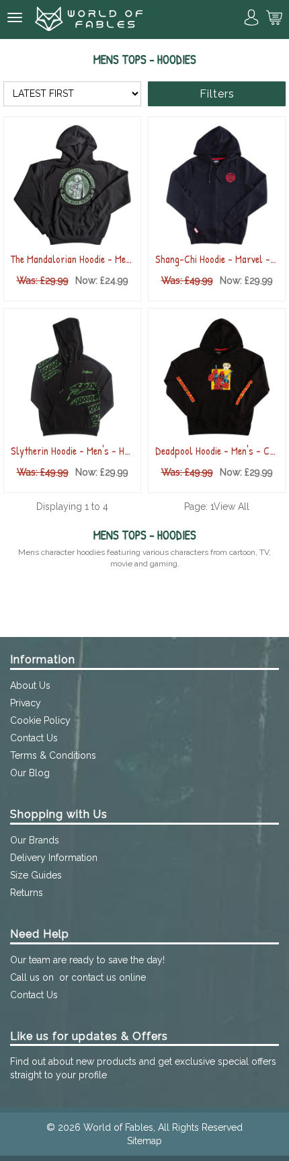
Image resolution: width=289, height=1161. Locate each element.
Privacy (25, 703)
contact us (93, 977)
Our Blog (30, 772)
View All (231, 506)
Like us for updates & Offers (89, 1036)
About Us (30, 685)
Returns (26, 892)
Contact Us (34, 738)
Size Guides (36, 875)
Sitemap (144, 1140)
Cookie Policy (40, 720)
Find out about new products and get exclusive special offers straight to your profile (143, 1068)
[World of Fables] (88, 19)
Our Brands (34, 840)
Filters (217, 93)
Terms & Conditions (53, 755)
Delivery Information (53, 857)
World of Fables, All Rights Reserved (163, 1127)
